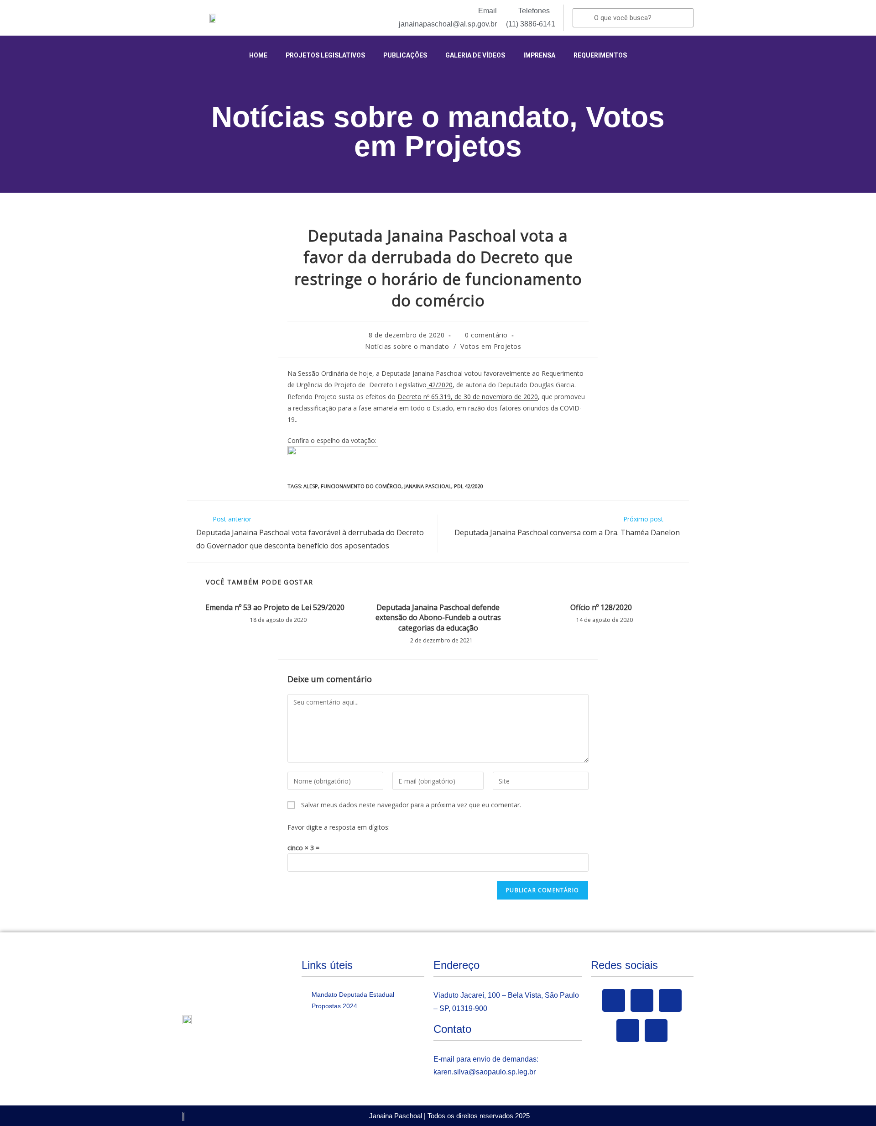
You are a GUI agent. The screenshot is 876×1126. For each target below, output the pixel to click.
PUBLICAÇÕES (405, 55)
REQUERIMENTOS (600, 55)
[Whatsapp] (656, 1030)
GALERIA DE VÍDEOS (475, 55)
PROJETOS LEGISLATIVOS (325, 55)
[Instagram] (627, 1030)
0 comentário (486, 335)
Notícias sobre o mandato (390, 116)
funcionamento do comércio (361, 486)
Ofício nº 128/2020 (601, 607)
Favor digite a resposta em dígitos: (338, 827)
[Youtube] (670, 1000)
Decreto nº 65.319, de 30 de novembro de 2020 (467, 396)
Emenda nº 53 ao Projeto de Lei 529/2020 (274, 607)
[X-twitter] (642, 1000)
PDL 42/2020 (468, 486)
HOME (258, 55)
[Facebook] (613, 1000)
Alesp (310, 486)
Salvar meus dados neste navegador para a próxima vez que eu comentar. (411, 804)
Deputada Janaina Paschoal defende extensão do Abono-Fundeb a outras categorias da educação (438, 617)
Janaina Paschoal (427, 486)
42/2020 (440, 384)
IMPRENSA (539, 55)
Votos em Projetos (509, 131)
